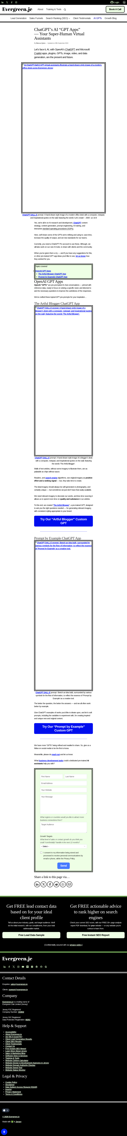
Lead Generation (18, 18)
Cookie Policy (11, 1082)
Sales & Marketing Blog (15, 1053)
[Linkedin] (2, 2)
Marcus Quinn (40, 43)
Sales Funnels (36, 18)
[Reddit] (56, 884)
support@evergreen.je (18, 989)
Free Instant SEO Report (15, 1049)
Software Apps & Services (16, 1056)
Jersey (18, 1122)
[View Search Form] (65, 9)
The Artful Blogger (61, 505)
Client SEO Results (13, 1041)
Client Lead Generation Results (18, 1039)
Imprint (8, 1089)
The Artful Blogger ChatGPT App (52, 274)
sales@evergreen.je (19, 984)
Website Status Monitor (15, 1070)
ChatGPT (77, 223)
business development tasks (51, 760)
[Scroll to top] (122, 1111)
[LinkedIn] (37, 884)
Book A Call (115, 9)
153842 (21, 1012)
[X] (44, 884)
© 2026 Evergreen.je (10, 1117)
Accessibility (10, 1032)
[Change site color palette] (124, 2)
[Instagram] (16, 2)
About (40, 9)
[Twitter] (7, 2)
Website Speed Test (13, 1068)
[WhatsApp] (63, 884)
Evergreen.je (7, 1002)
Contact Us (10, 1046)
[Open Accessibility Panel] (4, 1132)
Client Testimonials (82, 18)
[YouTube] (23, 967)
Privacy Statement (13, 1092)
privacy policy (76, 945)
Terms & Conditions (13, 1094)
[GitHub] (41, 967)
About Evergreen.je (13, 1034)
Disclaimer (9, 1085)
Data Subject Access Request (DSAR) (21, 1087)
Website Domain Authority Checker (20, 1065)
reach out (56, 754)
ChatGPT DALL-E (29, 215)
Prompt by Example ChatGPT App (52, 277)
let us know (81, 256)
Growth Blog (110, 18)
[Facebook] (12, 2)
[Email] (69, 884)
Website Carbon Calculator (16, 1060)
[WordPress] (36, 967)
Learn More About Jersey (16, 1051)
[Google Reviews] (46, 967)
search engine (51, 478)
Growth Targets (46, 836)
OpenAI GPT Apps (43, 271)
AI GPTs (98, 18)
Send (63, 865)
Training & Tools (53, 9)
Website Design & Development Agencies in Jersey (27, 1063)
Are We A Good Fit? (13, 1037)
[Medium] (27, 967)
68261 (27, 1020)
